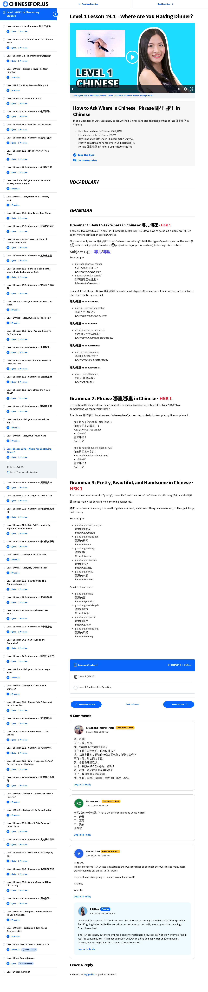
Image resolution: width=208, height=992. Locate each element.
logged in (89, 974)
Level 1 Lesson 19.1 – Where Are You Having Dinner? (130, 95)
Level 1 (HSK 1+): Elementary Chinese (23, 14)
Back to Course (132, 704)
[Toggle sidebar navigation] (56, 14)
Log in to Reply (82, 784)
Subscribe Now (132, 63)
